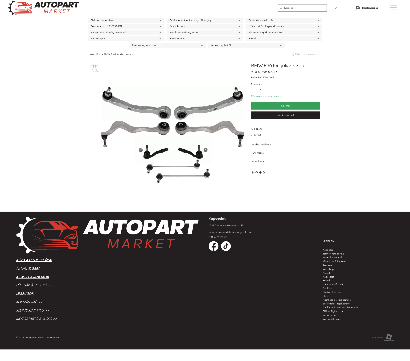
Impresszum (329, 315)
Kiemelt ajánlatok (32, 277)
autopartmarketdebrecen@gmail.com (230, 232)
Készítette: (378, 337)
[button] (337, 7)
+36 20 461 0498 (218, 236)
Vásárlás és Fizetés (333, 284)
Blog (325, 295)
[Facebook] (256, 172)
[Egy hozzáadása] (267, 90)
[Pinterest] (260, 172)
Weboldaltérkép (332, 318)
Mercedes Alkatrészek (335, 261)
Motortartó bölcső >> (36, 319)
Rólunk (327, 280)
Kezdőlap (328, 249)
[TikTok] (226, 246)
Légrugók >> (27, 293)
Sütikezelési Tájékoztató (336, 303)
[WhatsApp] (252, 172)
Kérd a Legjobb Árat (34, 260)
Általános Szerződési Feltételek (340, 307)
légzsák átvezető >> (33, 285)
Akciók (327, 272)
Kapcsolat (328, 276)
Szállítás (327, 288)
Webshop (328, 269)
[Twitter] (264, 172)
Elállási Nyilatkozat (333, 311)
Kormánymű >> (29, 302)
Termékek (328, 265)
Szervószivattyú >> (32, 310)
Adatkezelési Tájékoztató (337, 299)
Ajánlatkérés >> (30, 269)
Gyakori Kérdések (333, 292)
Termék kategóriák (333, 253)
